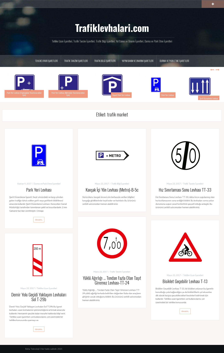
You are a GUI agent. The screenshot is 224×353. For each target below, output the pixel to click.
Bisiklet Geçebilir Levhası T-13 (185, 281)
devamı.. (39, 219)
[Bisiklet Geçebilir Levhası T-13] (185, 246)
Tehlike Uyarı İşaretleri (46, 61)
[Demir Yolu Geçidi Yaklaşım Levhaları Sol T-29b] (38, 260)
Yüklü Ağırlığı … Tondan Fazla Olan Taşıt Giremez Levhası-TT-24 (112, 280)
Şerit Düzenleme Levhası (209, 98)
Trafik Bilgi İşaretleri (105, 61)
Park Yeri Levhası (167, 95)
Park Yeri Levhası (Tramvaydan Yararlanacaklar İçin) (24, 94)
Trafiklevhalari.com (112, 28)
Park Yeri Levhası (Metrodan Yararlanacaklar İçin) (68, 94)
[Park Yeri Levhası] (38, 155)
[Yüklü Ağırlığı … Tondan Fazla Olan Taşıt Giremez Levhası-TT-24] (112, 243)
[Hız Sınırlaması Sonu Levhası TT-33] (185, 155)
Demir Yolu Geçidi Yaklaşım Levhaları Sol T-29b (38, 296)
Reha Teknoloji (32, 349)
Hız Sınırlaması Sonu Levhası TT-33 (185, 190)
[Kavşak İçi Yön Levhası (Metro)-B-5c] (112, 155)
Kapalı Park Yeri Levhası (121, 95)
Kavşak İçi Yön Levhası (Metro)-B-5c (112, 190)
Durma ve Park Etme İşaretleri (174, 61)
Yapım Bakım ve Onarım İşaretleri (137, 61)
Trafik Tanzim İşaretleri (76, 61)
